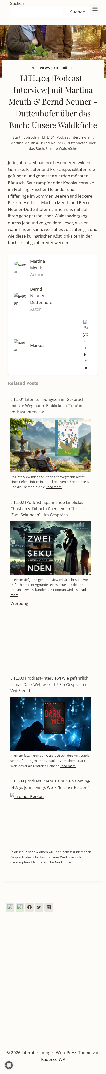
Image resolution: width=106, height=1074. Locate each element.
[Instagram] (48, 907)
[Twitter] (39, 907)
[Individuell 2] (20, 907)
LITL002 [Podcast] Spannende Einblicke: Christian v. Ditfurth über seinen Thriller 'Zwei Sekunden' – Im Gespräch (47, 508)
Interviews (40, 68)
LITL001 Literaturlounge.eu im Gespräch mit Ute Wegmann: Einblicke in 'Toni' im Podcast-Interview (47, 406)
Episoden (31, 137)
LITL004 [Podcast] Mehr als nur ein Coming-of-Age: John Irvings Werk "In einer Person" (50, 784)
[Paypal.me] (84, 345)
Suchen (17, 3)
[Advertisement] (50, 637)
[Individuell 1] (10, 907)
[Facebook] (29, 907)
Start (16, 137)
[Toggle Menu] (95, 9)
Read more (54, 487)
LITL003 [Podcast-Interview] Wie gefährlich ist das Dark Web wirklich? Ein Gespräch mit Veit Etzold (50, 684)
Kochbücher (64, 68)
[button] (9, 1065)
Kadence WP (53, 1059)
